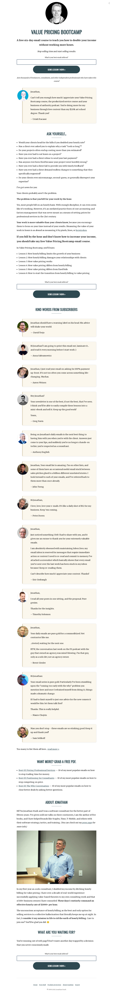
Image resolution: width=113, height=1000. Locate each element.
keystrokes (81, 230)
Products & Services (54, 985)
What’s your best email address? (56, 57)
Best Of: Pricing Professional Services (37, 770)
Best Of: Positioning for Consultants (36, 778)
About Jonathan (68, 985)
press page (87, 822)
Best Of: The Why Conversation (34, 786)
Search (77, 985)
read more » (53, 749)
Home (35, 985)
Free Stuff (42, 985)
